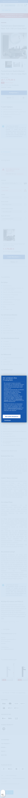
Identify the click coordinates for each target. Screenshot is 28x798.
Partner (12, 397)
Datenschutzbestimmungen (14, 407)
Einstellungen (7, 420)
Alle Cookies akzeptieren (11, 416)
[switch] (3, 796)
